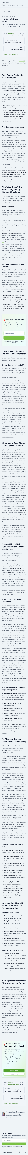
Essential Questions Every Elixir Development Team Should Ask (14, 63)
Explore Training (14, 1074)
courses (10, 5)
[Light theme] (19, 1152)
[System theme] (25, 1152)
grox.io (21, 5)
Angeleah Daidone (20, 656)
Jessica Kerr (9, 133)
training (15, 5)
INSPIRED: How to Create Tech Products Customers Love (14, 240)
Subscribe (14, 1144)
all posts (4, 5)
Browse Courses (14, 1070)
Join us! (14, 338)
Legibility (4, 762)
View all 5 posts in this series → (11, 54)
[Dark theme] (22, 1152)
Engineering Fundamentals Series (13, 34)
